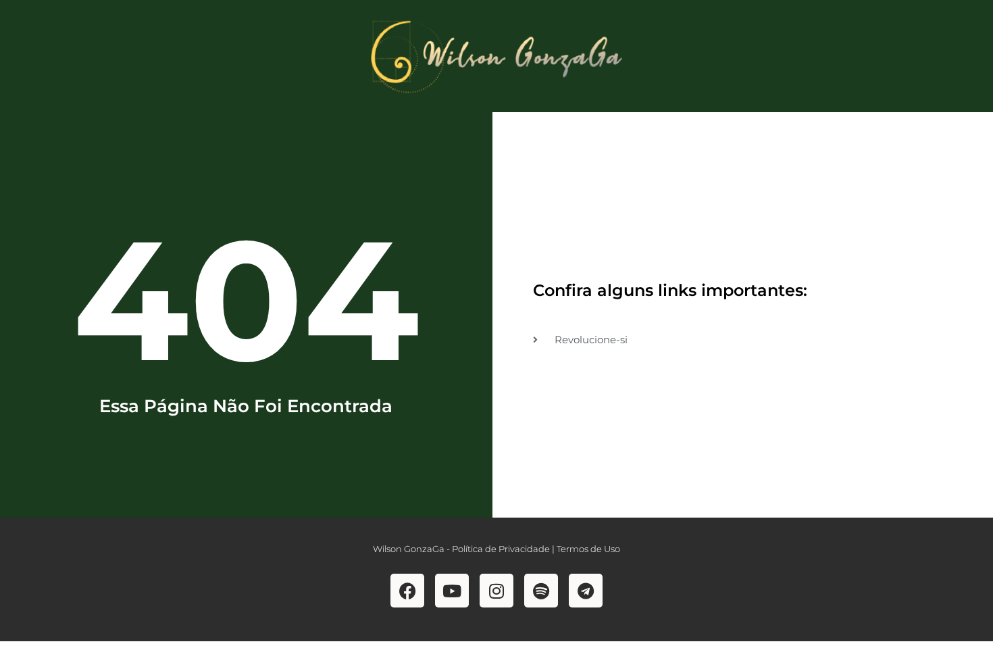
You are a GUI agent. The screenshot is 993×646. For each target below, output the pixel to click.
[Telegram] (586, 590)
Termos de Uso (588, 548)
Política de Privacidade (501, 548)
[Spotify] (541, 590)
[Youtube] (452, 590)
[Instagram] (496, 590)
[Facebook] (407, 590)
